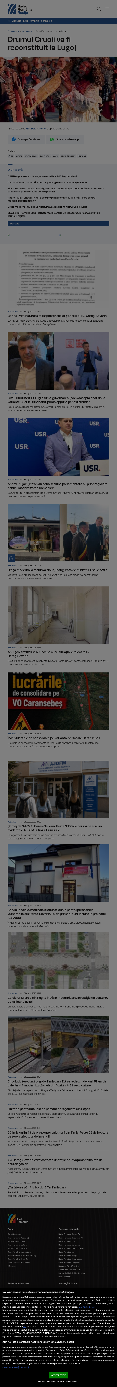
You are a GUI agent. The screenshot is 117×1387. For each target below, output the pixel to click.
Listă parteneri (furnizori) (15, 1367)
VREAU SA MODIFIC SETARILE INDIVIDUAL (57, 1381)
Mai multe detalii (87, 1307)
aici (24, 1327)
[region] (58, 1337)
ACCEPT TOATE (58, 1375)
